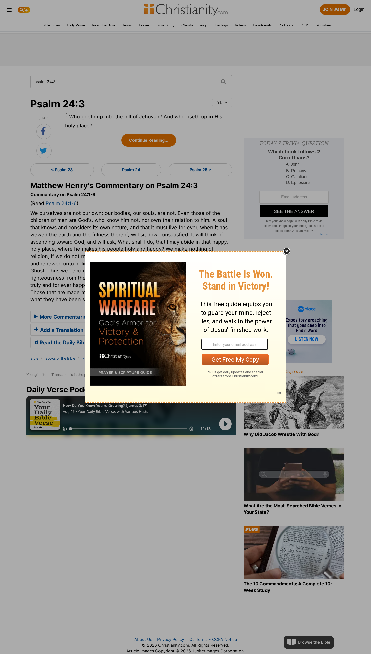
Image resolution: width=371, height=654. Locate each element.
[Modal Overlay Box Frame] (185, 327)
